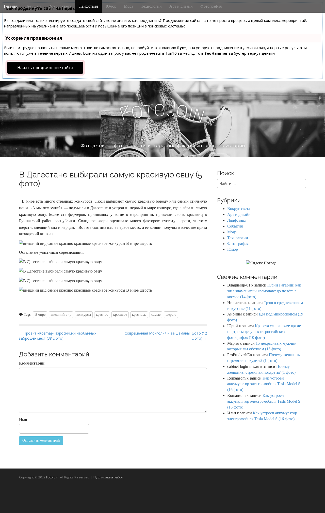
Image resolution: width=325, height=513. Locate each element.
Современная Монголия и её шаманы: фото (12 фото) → (166, 336)
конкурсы (83, 314)
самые (155, 314)
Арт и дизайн (181, 6)
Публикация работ (108, 477)
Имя (23, 419)
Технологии (151, 6)
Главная (11, 6)
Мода (128, 6)
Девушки (33, 6)
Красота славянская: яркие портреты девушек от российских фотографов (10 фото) (264, 332)
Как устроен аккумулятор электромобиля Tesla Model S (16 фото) (263, 384)
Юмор (111, 6)
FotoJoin (52, 477)
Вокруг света (59, 6)
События (235, 226)
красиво (102, 314)
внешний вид (61, 314)
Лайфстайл (88, 6)
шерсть (171, 314)
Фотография (211, 6)
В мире (40, 314)
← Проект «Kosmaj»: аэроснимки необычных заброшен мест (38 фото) (57, 336)
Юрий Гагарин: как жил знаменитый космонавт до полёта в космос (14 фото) (264, 291)
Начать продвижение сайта (45, 67)
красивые (139, 314)
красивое (120, 314)
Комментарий (31, 363)
